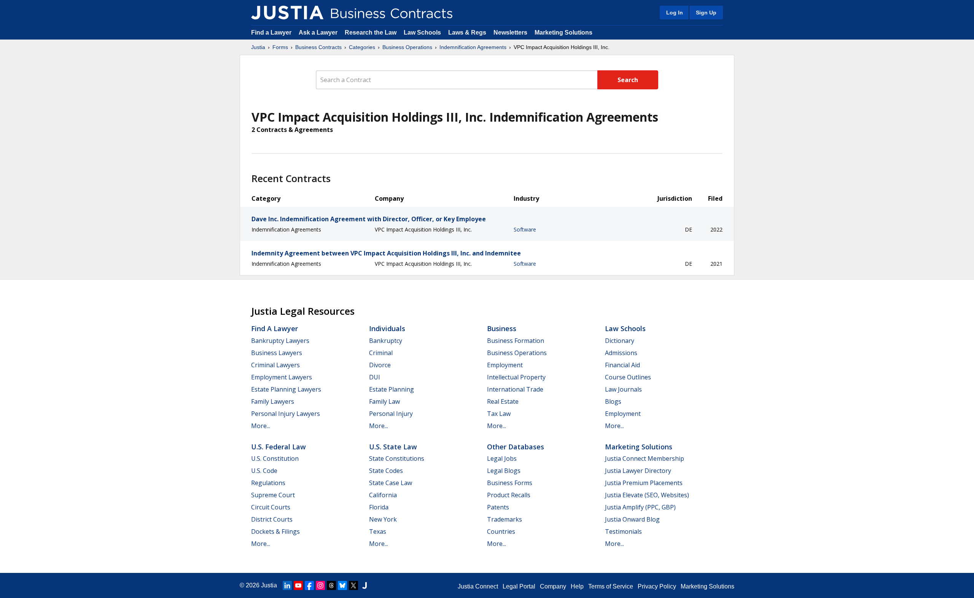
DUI (374, 377)
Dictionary (619, 340)
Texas (377, 531)
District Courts (272, 519)
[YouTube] (298, 585)
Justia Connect (478, 586)
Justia (258, 47)
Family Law (384, 401)
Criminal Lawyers (275, 365)
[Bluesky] (342, 585)
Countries (501, 531)
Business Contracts (318, 47)
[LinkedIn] (287, 585)
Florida (378, 507)
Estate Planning (391, 389)
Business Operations (407, 47)
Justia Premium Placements (644, 483)
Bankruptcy (385, 340)
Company (553, 586)
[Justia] (287, 12)
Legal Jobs (502, 458)
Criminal (381, 353)
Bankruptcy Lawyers (280, 340)
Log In (674, 13)
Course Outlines (628, 377)
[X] (353, 585)
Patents (498, 507)
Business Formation (515, 340)
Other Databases (515, 446)
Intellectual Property (516, 377)
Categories (362, 47)
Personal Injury (391, 413)
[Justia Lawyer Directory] (364, 585)
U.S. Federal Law (278, 446)
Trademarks (504, 519)
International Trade (515, 389)
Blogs (613, 401)
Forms (280, 47)
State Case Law (390, 483)
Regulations (268, 483)
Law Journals (623, 389)
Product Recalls (508, 495)
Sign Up (706, 13)
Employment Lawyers (281, 377)
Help (577, 586)
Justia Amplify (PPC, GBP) (640, 507)
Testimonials (623, 531)
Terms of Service (610, 586)
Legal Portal (519, 586)
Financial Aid (622, 365)
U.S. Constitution (275, 458)
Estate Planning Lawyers (286, 389)
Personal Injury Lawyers (285, 413)
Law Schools (422, 32)
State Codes (386, 470)
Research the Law (370, 32)
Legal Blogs (503, 470)
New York (383, 519)
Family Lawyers (272, 401)
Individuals (387, 328)
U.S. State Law (393, 446)
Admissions (621, 353)
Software (525, 229)
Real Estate (503, 401)
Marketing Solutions (563, 32)
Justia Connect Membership (644, 458)
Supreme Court (273, 495)
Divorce (380, 365)
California (383, 495)
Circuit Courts (270, 507)
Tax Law (499, 413)
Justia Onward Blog (632, 519)
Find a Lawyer (271, 32)
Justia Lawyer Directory (638, 470)
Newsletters (510, 32)
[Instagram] (320, 585)
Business (501, 328)
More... (260, 426)
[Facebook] (309, 585)
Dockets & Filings (275, 531)
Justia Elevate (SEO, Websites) (647, 495)
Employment (505, 365)
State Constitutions (396, 458)
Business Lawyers (276, 353)
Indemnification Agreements (472, 47)
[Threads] (331, 585)
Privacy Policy (657, 586)
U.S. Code (264, 470)
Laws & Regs (467, 32)
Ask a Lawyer (319, 32)
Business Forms (509, 483)
